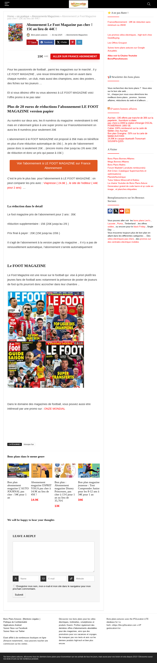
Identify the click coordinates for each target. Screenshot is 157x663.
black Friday (139, 226)
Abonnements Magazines (45, 16)
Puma (120, 223)
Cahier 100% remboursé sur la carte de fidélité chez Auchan (127, 129)
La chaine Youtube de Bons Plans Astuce (127, 183)
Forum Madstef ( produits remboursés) (126, 168)
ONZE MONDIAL (54, 408)
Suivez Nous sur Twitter (14, 631)
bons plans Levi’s (142, 220)
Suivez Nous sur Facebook (15, 628)
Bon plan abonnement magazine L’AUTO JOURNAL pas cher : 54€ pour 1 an (18, 490)
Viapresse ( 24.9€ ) (55, 183)
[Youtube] (121, 211)
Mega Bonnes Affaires (118, 161)
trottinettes (74, 622)
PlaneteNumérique (117, 177)
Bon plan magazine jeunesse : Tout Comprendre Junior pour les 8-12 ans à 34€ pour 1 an (89, 488)
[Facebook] (110, 211)
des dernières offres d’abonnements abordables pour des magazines (78, 628)
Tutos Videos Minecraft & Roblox (123, 180)
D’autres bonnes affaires (123, 108)
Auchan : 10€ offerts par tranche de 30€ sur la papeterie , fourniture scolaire (130, 119)
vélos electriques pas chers (121, 239)
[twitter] (115, 211)
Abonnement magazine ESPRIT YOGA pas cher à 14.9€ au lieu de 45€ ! (41, 488)
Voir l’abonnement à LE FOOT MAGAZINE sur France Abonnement (53, 166)
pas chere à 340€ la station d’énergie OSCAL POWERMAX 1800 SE (130, 124)
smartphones (86, 622)
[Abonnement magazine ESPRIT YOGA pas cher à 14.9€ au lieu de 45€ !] (42, 465)
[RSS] (127, 211)
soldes (111, 226)
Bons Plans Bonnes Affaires (121, 158)
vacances (82, 634)
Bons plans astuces (39, 35)
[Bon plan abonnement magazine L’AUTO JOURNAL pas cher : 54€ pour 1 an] (18, 465)
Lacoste (111, 223)
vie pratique (23, 16)
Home (10, 16)
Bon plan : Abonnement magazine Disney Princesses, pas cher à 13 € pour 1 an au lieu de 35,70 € (65, 491)
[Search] (149, 4)
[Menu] (7, 4)
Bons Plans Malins (116, 164)
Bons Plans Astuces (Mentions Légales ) (21, 619)
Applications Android (12, 625)
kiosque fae (29, 444)
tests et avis (83, 637)
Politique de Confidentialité (15, 622)
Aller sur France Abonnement (75, 56)
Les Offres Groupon (118, 43)
